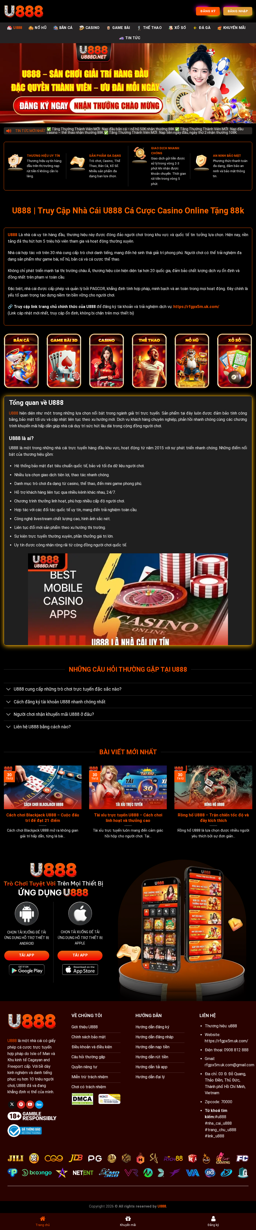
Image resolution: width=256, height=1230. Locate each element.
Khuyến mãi (234, 28)
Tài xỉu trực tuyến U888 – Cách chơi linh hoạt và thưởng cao (128, 818)
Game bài (121, 28)
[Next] (244, 795)
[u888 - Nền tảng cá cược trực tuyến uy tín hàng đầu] (24, 11)
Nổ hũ (40, 28)
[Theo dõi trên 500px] (39, 1104)
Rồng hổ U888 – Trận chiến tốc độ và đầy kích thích (213, 818)
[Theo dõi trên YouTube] (30, 1104)
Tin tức (132, 38)
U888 (17, 28)
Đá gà (204, 28)
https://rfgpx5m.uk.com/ (226, 1041)
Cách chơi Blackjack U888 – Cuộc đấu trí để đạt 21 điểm (42, 818)
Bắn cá (66, 28)
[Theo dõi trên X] (12, 1104)
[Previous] (11, 795)
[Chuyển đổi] (9, 689)
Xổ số (180, 28)
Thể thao (152, 28)
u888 (232, 1026)
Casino (93, 28)
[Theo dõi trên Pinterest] (21, 1104)
